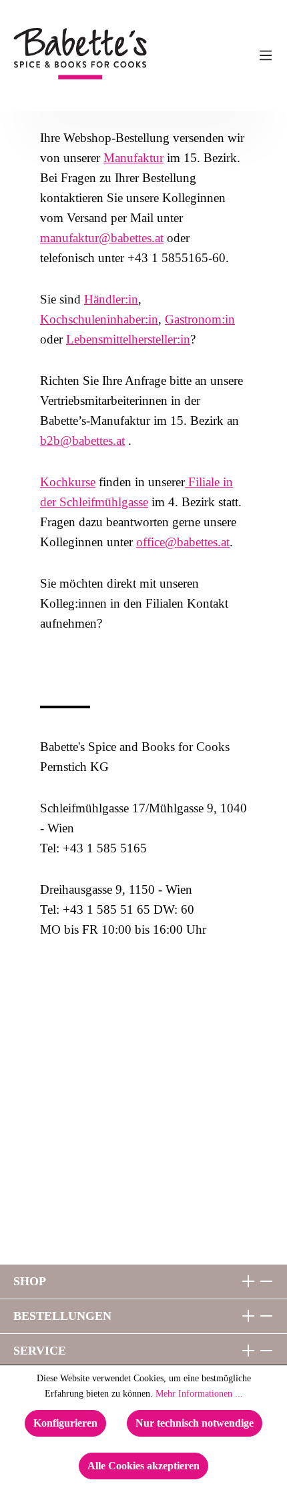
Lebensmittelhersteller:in (128, 339)
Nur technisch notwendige (194, 1423)
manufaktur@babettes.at (102, 238)
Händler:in (111, 299)
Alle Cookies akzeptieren (143, 1465)
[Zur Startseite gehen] (47, 53)
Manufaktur (133, 158)
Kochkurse (67, 482)
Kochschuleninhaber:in (99, 319)
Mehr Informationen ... (199, 1394)
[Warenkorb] (185, 55)
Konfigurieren (65, 1423)
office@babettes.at (183, 542)
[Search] (211, 55)
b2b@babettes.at (82, 441)
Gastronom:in (200, 319)
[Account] (238, 55)
